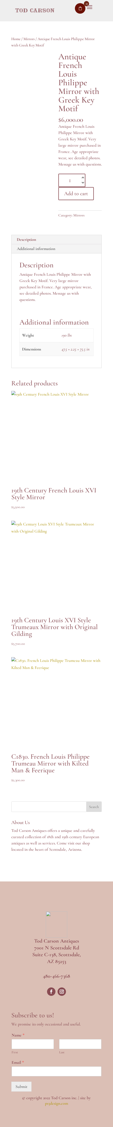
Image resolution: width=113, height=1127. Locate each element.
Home (15, 38)
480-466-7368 (56, 976)
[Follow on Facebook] (51, 991)
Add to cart (76, 193)
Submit (21, 1086)
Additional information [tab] (36, 248)
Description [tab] (26, 239)
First (15, 1052)
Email (18, 1062)
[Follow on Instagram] (62, 991)
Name (18, 1035)
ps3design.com (56, 1103)
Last (61, 1052)
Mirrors (29, 38)
